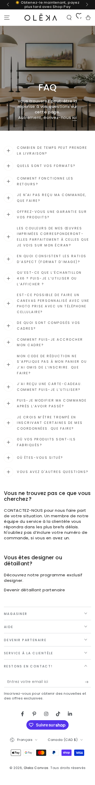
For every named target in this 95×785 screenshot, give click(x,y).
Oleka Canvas (36, 768)
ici (74, 117)
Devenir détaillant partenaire (34, 590)
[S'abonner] (88, 682)
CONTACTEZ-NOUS (23, 510)
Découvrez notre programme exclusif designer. (43, 577)
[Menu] (7, 17)
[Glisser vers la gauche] (8, 4)
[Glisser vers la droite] (86, 4)
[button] (69, 17)
